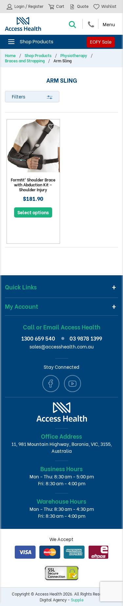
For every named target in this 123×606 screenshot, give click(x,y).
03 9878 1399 (86, 338)
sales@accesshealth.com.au (61, 346)
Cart (59, 6)
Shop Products (38, 55)
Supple (77, 599)
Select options (33, 212)
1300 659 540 (38, 338)
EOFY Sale (101, 41)
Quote (82, 6)
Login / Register (28, 6)
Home (10, 55)
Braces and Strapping (25, 61)
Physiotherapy (73, 55)
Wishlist (108, 6)
